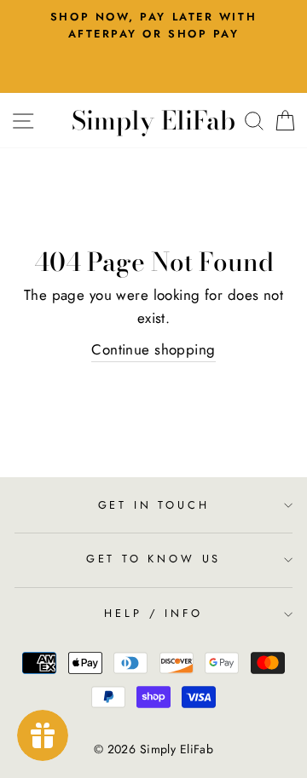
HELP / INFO (153, 613)
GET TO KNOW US (154, 558)
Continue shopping (153, 349)
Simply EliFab (153, 120)
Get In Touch (154, 505)
